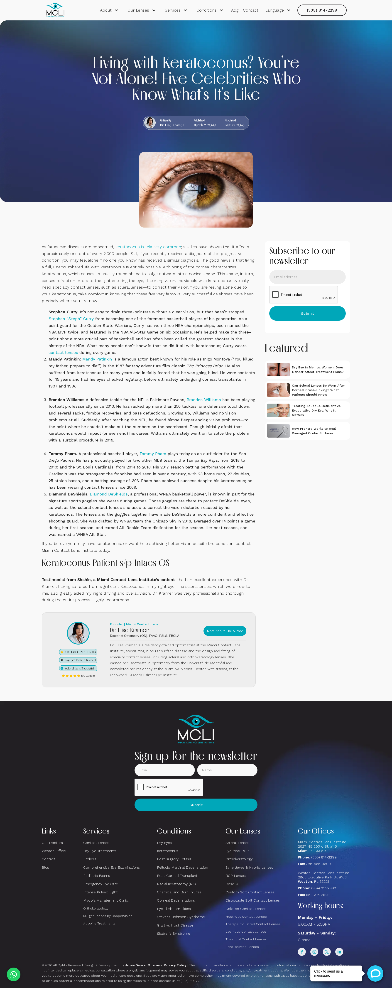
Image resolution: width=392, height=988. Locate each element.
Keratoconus (167, 851)
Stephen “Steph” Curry (71, 318)
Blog (234, 10)
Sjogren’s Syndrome (173, 933)
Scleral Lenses (237, 843)
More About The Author (225, 631)
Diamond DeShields (109, 494)
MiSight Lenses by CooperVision (107, 916)
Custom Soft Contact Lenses (249, 892)
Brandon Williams (204, 399)
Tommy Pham (153, 453)
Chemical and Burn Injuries (179, 892)
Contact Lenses (96, 843)
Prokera (89, 859)
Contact (250, 10)
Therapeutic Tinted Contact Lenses (253, 924)
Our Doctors (52, 843)
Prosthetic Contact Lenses (246, 916)
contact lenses (63, 352)
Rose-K (231, 884)
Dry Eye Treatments (99, 851)
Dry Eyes (164, 843)
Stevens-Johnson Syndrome (181, 917)
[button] (109, 10)
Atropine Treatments (99, 923)
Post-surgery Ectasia (174, 859)
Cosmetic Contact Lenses (245, 931)
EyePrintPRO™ (237, 851)
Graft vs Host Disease (175, 925)
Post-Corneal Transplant (177, 875)
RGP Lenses (235, 875)
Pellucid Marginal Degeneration (182, 867)
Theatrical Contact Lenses (246, 939)
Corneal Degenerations (176, 900)
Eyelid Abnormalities (174, 909)
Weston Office (54, 851)
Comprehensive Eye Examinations (111, 867)
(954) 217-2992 (323, 888)
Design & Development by (115, 965)
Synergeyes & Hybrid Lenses (249, 867)
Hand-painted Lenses (242, 947)
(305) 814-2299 (322, 10)
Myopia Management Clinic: (106, 900)
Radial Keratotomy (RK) (176, 884)
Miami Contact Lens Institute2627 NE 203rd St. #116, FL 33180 (322, 846)
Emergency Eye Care (100, 884)
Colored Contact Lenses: (246, 909)
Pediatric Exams (96, 875)
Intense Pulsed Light (100, 892)
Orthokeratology (95, 908)
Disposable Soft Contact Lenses (252, 900)
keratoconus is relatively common (148, 246)
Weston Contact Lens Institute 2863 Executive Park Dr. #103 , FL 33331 (324, 877)
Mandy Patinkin (97, 359)
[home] (55, 10)
